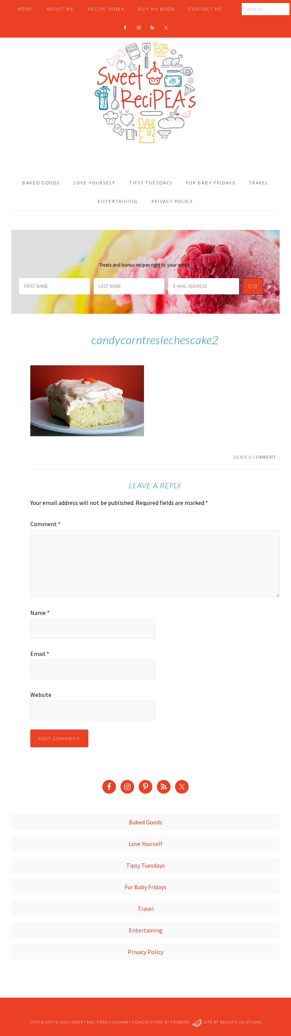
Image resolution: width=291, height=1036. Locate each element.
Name (40, 612)
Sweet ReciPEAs (145, 93)
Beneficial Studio (241, 1022)
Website (41, 694)
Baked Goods (145, 822)
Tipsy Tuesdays (145, 865)
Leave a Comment (254, 457)
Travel (146, 908)
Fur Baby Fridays (145, 887)
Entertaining (146, 930)
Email (39, 653)
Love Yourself (145, 843)
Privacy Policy (145, 952)
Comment (45, 524)
